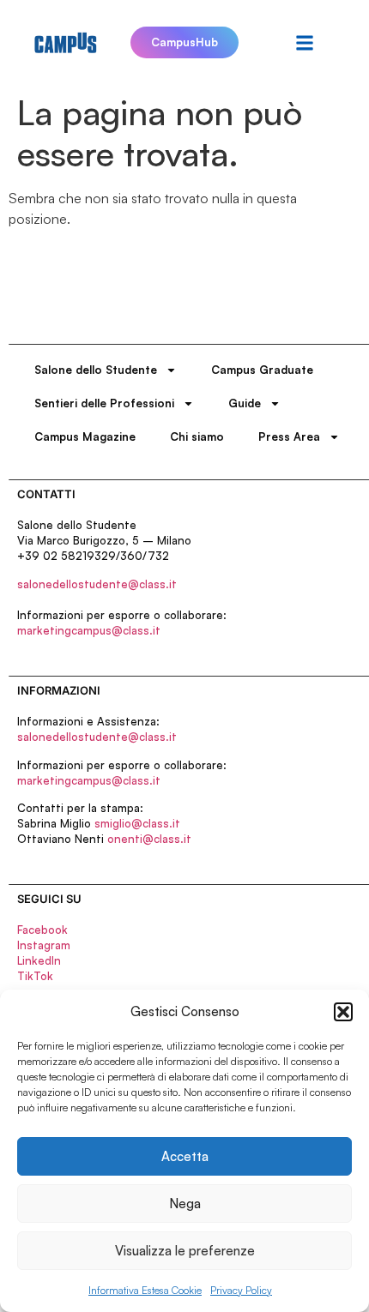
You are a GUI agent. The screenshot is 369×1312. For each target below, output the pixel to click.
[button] (343, 1011)
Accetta (185, 1156)
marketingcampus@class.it (88, 630)
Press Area (289, 436)
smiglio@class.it (137, 823)
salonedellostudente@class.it (97, 584)
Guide (244, 403)
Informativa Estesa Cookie (145, 1290)
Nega (185, 1203)
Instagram (43, 945)
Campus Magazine (85, 436)
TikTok (35, 976)
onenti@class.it (149, 839)
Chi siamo (197, 436)
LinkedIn (39, 960)
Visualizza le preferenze (185, 1251)
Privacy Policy (241, 1290)
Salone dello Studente (95, 369)
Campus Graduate (262, 369)
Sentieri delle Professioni (104, 403)
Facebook (42, 929)
